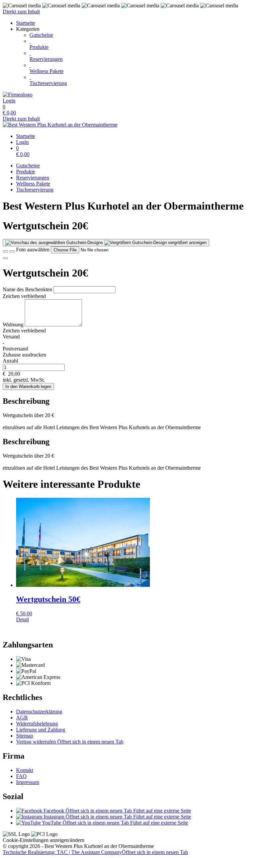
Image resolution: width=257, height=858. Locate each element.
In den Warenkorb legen (28, 386)
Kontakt (24, 770)
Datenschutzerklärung (39, 711)
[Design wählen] (12, 251)
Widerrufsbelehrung (37, 723)
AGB (22, 717)
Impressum (27, 782)
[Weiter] (5, 258)
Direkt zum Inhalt (21, 11)
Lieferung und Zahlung (40, 729)
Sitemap (24, 735)
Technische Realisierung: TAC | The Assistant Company (95, 852)
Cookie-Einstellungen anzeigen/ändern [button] (43, 840)
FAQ (21, 776)
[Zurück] (5, 251)
